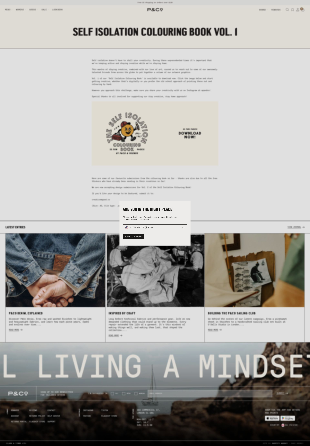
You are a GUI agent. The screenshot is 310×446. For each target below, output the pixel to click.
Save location (133, 236)
